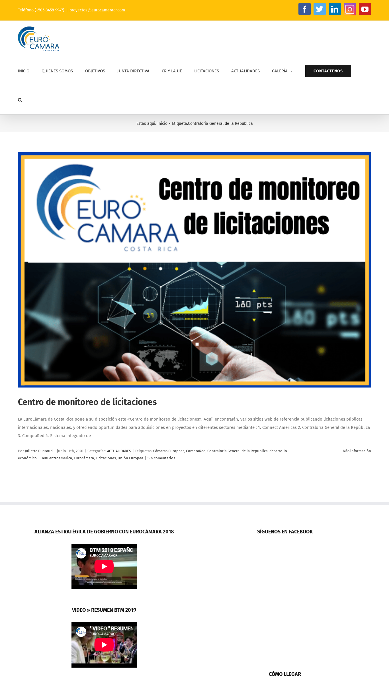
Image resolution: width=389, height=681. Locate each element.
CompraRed (196, 451)
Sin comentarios (161, 458)
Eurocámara (84, 458)
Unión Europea (130, 458)
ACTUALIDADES (119, 451)
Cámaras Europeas (168, 451)
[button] (20, 99)
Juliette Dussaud (39, 451)
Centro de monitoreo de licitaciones (87, 402)
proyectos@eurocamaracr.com (97, 10)
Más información (357, 451)
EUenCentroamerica (55, 458)
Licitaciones (106, 458)
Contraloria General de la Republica (237, 451)
